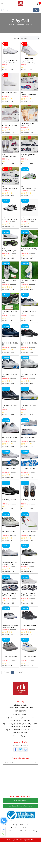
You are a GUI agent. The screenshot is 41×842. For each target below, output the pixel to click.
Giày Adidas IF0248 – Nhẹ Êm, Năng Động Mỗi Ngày (10, 62)
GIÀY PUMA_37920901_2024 (9, 218)
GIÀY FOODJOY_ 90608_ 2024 (10, 281)
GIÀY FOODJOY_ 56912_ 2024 (29, 375)
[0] (38, 3)
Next (20, 672)
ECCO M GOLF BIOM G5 (9, 657)
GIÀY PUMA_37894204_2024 (28, 218)
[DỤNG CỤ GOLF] (20, 3)
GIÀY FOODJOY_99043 (28, 437)
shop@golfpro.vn (22, 736)
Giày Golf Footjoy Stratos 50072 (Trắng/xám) (10, 626)
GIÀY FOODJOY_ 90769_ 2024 (29, 250)
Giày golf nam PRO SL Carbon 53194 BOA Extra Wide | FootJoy (29, 595)
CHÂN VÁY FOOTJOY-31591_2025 (28, 124)
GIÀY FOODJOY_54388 (9, 500)
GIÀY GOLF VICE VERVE (9, 92)
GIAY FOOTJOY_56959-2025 (28, 156)
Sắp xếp (16, 38)
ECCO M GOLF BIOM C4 (28, 625)
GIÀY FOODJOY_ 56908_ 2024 (10, 407)
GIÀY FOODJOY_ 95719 (9, 437)
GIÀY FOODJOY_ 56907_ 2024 (29, 407)
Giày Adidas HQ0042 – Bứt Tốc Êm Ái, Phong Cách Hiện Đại (28, 62)
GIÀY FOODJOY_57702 (28, 468)
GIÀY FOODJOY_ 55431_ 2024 (10, 313)
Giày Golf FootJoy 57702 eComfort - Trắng (10, 563)
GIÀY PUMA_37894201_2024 (9, 250)
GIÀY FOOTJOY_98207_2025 (9, 124)
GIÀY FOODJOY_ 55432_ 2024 (29, 281)
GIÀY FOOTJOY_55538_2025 (9, 187)
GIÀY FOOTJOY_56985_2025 (9, 156)
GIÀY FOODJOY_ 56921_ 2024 (10, 344)
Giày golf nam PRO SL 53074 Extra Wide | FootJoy (9, 595)
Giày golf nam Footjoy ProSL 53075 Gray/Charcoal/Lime (28, 564)
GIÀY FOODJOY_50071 (9, 531)
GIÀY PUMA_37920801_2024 (28, 187)
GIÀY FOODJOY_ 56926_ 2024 (29, 313)
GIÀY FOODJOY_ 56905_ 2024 (29, 344)
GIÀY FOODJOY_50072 (28, 500)
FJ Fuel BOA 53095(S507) (29, 531)
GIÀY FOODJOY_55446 (9, 468)
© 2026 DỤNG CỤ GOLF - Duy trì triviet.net (20, 840)
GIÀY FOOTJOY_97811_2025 (28, 93)
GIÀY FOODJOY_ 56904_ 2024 (10, 375)
